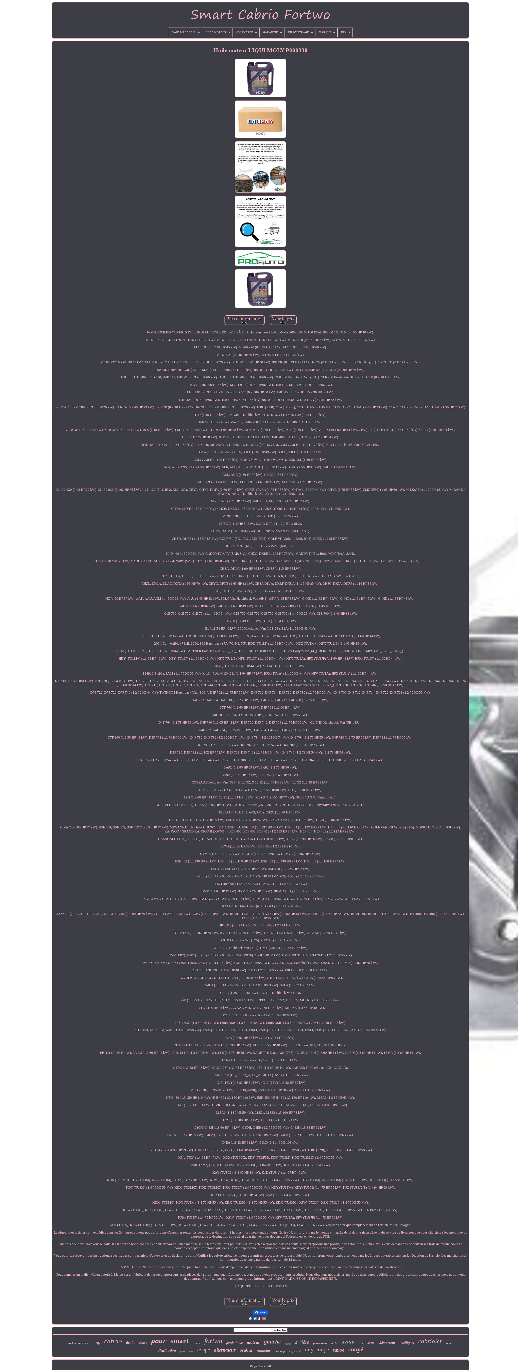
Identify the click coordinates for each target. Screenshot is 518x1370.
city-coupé (295, 1351)
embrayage (280, 1351)
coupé (355, 1349)
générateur (320, 1343)
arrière (302, 1342)
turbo (338, 1350)
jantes (449, 1343)
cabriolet (430, 1341)
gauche (272, 1342)
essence (288, 1344)
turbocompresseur (80, 1343)
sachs (334, 1343)
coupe (203, 1350)
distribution (167, 1350)
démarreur (387, 1343)
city (98, 1343)
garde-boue (234, 1343)
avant (348, 1341)
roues (143, 1343)
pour (159, 1341)
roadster (264, 1350)
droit (361, 1343)
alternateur (225, 1350)
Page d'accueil (260, 1366)
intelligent (406, 1343)
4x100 (371, 1343)
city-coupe (317, 1349)
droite (130, 1342)
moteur (253, 1342)
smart (180, 1341)
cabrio (113, 1341)
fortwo (213, 1341)
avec (191, 1351)
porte (182, 1351)
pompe (196, 1343)
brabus (246, 1350)
